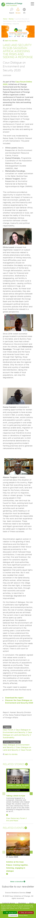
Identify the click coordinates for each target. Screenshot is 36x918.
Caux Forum (8, 730)
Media (31, 903)
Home (5, 19)
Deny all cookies (26, 913)
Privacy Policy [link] (23, 915)
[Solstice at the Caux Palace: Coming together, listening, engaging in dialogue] (18, 844)
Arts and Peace (12, 821)
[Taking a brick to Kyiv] (18, 780)
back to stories (11, 41)
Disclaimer (22, 903)
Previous (4, 794)
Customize (13, 915)
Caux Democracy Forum (15, 818)
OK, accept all (10, 913)
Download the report (14, 698)
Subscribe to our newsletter (18, 886)
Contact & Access (8, 903)
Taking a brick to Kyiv (15, 796)
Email (28, 893)
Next (32, 794)
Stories (11, 19)
